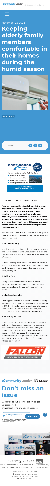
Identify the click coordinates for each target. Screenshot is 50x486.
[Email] (30, 146)
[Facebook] (35, 146)
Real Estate (8, 116)
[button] (34, 5)
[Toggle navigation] (7, 14)
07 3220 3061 (20, 472)
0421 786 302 (32, 472)
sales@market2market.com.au (26, 474)
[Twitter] (40, 146)
